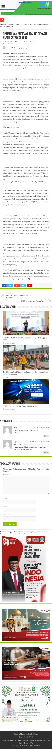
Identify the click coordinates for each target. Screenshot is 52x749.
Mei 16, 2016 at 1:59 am (41, 427)
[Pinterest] (25, 737)
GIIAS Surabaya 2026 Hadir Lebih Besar (20, 406)
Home (4, 24)
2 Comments (36, 42)
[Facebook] (19, 737)
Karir (19, 740)
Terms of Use (28, 743)
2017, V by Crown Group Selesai (33, 300)
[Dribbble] (27, 737)
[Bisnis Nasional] (26, 7)
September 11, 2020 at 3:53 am (39, 441)
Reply (46, 436)
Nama (5, 498)
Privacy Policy (43, 740)
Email (6, 506)
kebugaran (17, 433)
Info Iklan (33, 740)
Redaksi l (26, 740)
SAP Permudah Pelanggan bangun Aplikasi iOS (18, 296)
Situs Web (6, 515)
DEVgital (34, 734)
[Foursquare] (30, 737)
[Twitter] (22, 737)
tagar (16, 427)
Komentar (7, 475)
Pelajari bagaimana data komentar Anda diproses (23, 533)
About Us (13, 740)
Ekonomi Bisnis (13, 24)
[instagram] (32, 737)
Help (21, 743)
